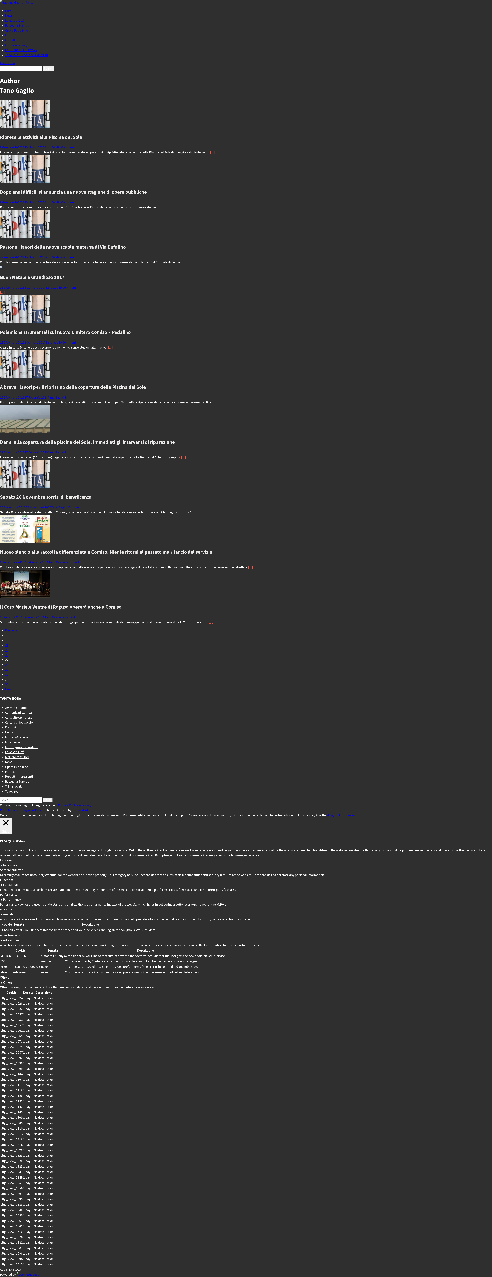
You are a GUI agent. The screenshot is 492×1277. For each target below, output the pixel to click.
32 (6, 684)
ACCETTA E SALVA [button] (11, 1270)
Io (6, 35)
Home (9, 11)
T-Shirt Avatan (14, 786)
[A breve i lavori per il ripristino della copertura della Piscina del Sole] (25, 377)
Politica (10, 772)
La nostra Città (14, 20)
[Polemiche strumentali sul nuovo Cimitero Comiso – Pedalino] (25, 322)
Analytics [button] (6, 909)
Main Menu (7, 63)
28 (6, 665)
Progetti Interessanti (19, 776)
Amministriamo (16, 708)
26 (6, 655)
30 (6, 675)
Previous (11, 630)
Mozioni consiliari (17, 757)
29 (6, 670)
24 (6, 645)
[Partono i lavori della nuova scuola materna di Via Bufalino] (25, 237)
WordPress (35, 810)
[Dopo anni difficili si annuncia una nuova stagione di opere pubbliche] (25, 182)
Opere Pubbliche (16, 30)
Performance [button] (9, 895)
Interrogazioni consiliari (21, 747)
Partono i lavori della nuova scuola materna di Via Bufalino (63, 247)
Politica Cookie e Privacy (74, 805)
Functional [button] (7, 880)
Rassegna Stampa (17, 25)
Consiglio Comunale (18, 717)
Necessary (10, 865)
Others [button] (4, 977)
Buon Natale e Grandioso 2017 (32, 277)
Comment (68, 147)
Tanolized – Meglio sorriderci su (26, 55)
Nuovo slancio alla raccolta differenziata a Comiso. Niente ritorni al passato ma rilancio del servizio (106, 552)
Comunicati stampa (18, 712)
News (8, 15)
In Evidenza (13, 742)
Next (8, 689)
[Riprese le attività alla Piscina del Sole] (25, 127)
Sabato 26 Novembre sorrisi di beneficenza (46, 497)
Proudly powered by (14, 810)
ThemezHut (80, 810)
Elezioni (10, 727)
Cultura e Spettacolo (19, 722)
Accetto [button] (321, 815)
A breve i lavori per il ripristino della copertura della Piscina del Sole (73, 387)
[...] (212, 152)
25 (6, 650)
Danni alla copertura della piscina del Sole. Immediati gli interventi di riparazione (87, 442)
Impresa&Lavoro (16, 737)
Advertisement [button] (10, 935)
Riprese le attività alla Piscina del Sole (41, 137)
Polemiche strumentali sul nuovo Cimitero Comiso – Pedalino (65, 332)
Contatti (10, 40)
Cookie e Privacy (16, 45)
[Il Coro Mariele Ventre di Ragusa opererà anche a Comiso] (25, 597)
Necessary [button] (7, 860)
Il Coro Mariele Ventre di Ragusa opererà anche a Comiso (60, 607)
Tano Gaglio (52, 147)
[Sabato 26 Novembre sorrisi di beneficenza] (25, 487)
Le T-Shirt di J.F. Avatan (21, 50)
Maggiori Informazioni (341, 815)
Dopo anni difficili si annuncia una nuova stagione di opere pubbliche (73, 192)
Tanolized (11, 791)
